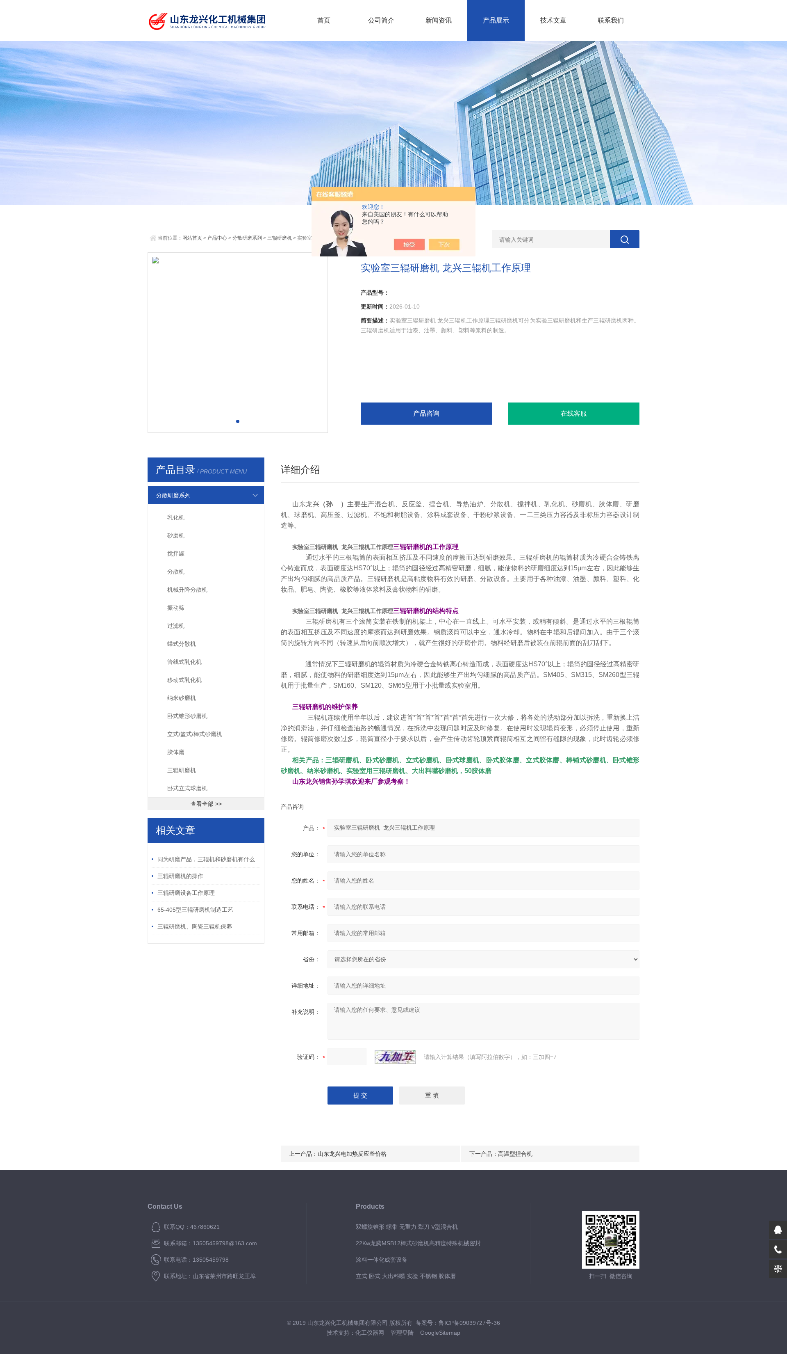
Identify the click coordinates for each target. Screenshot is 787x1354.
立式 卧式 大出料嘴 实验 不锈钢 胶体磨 (406, 1276)
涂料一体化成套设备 (381, 1259)
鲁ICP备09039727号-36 (469, 1323)
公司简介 (381, 20)
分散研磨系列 (247, 238)
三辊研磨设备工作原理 (186, 893)
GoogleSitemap (440, 1332)
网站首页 (192, 238)
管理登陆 (402, 1332)
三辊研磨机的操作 (180, 876)
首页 (323, 20)
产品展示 (496, 20)
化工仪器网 (369, 1332)
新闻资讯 (438, 20)
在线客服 (574, 413)
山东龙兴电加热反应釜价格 (352, 1153)
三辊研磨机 (279, 238)
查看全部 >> (206, 804)
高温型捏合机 (515, 1153)
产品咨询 (426, 413)
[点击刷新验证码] (395, 1057)
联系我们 (611, 20)
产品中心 (217, 238)
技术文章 (553, 20)
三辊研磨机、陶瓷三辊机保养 (194, 926)
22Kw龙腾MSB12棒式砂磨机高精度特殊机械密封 (418, 1243)
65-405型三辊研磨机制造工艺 (195, 909)
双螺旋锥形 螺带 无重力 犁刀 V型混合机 (407, 1227)
